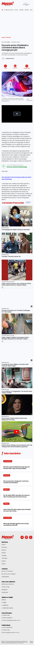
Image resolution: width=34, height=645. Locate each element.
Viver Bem (4, 558)
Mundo (4, 561)
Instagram (5, 589)
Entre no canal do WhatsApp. (17, 167)
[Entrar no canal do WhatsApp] (4, 166)
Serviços (8, 37)
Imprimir (15, 67)
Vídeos (4, 564)
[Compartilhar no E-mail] (28, 71)
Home (3, 37)
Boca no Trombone (7, 571)
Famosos (4, 547)
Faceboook (5, 592)
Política (4, 553)
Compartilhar (27, 68)
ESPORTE (27, 9)
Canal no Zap (5, 587)
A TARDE (4, 602)
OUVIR (5, 68)
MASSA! (4, 600)
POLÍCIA (16, 9)
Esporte (4, 550)
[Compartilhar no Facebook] (24, 71)
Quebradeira (5, 577)
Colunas (5, 569)
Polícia (3, 544)
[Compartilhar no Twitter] (26, 71)
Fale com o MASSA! (8, 582)
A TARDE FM (5, 605)
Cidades (4, 555)
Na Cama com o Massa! (9, 574)
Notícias (5, 542)
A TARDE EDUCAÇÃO (7, 608)
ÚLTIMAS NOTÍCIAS (8, 9)
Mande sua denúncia (8, 584)
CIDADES (21, 9)
